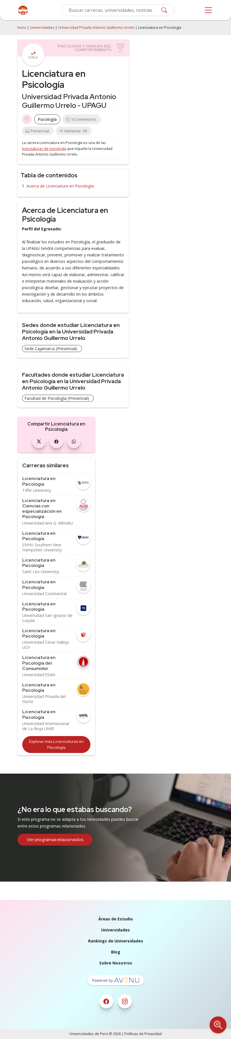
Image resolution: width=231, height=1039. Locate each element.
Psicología (47, 119)
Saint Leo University (40, 571)
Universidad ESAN (38, 674)
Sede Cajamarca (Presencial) (51, 348)
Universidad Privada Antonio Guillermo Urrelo (96, 27)
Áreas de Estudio (115, 919)
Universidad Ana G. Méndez (47, 523)
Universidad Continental (44, 593)
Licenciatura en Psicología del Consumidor (38, 663)
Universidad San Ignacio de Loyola (47, 618)
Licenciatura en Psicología (38, 481)
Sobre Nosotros (115, 963)
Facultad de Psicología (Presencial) (57, 398)
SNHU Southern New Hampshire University (42, 547)
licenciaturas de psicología (44, 148)
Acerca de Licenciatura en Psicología (60, 186)
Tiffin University (36, 490)
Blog (115, 952)
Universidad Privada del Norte (44, 699)
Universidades (42, 27)
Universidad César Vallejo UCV (45, 645)
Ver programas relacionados (55, 839)
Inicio (21, 27)
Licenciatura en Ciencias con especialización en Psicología (42, 509)
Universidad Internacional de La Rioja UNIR (45, 726)
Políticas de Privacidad (143, 1033)
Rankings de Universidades (115, 941)
